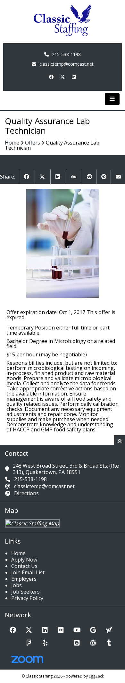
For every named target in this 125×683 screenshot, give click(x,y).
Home (12, 142)
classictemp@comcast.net (66, 64)
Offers (32, 142)
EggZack (96, 676)
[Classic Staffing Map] (32, 523)
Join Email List (28, 572)
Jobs (16, 585)
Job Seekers (25, 591)
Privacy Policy (27, 598)
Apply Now (24, 559)
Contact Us (24, 566)
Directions (26, 493)
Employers (24, 578)
